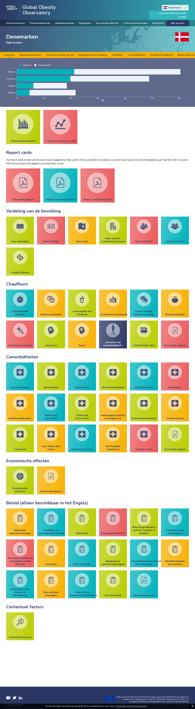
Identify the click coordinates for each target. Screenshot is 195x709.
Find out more (120, 706)
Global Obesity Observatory (39, 10)
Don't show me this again (137, 706)
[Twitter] (14, 698)
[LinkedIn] (20, 698)
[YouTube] (8, 698)
